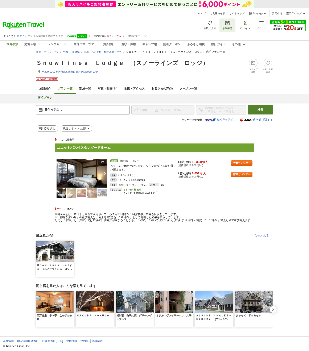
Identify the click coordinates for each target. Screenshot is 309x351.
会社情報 (8, 341)
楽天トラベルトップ (47, 51)
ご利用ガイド (217, 13)
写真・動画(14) (108, 88)
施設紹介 (45, 88)
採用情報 (71, 341)
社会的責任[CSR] (52, 341)
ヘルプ (202, 13)
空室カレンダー (242, 163)
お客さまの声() (162, 88)
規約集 (84, 341)
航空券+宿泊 (225, 119)
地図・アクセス (134, 88)
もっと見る (261, 235)
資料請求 (97, 341)
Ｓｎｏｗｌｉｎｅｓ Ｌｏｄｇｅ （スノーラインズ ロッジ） (122, 63)
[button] (104, 173)
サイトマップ (236, 13)
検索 (260, 109)
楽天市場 (277, 13)
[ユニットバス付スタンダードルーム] (82, 173)
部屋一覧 (85, 88)
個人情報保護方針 (28, 341)
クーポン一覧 (188, 88)
